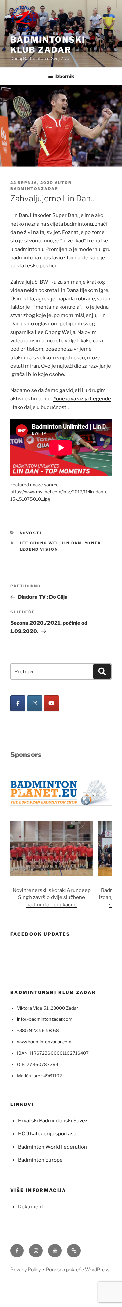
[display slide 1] (84, 794)
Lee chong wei (39, 543)
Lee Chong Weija (55, 332)
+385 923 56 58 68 (38, 1030)
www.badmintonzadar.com (44, 1041)
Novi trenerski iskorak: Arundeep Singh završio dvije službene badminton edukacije (52, 898)
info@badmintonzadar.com (45, 1019)
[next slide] (102, 792)
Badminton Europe (40, 1160)
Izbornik (64, 76)
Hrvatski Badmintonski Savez (52, 1121)
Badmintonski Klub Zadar (47, 45)
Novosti (31, 533)
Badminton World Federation (52, 1147)
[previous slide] (19, 792)
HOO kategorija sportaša (47, 1134)
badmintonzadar (34, 188)
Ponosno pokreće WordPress (77, 1269)
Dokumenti (31, 1207)
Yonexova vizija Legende (82, 399)
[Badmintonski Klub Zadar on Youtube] (51, 703)
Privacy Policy (25, 1269)
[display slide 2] (90, 794)
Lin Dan (72, 543)
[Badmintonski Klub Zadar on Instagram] (34, 703)
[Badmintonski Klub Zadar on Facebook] (17, 703)
